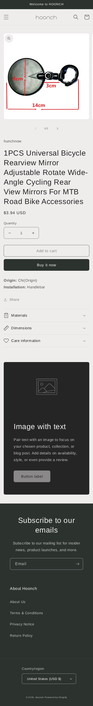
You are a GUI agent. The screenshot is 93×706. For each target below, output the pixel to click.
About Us (18, 602)
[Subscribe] (77, 564)
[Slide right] (57, 128)
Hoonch (39, 697)
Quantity (10, 223)
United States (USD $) (44, 679)
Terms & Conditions (26, 613)
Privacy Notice (22, 624)
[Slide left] (35, 128)
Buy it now (46, 265)
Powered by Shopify (56, 697)
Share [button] (14, 300)
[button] (6, 17)
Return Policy (21, 636)
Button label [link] (32, 476)
